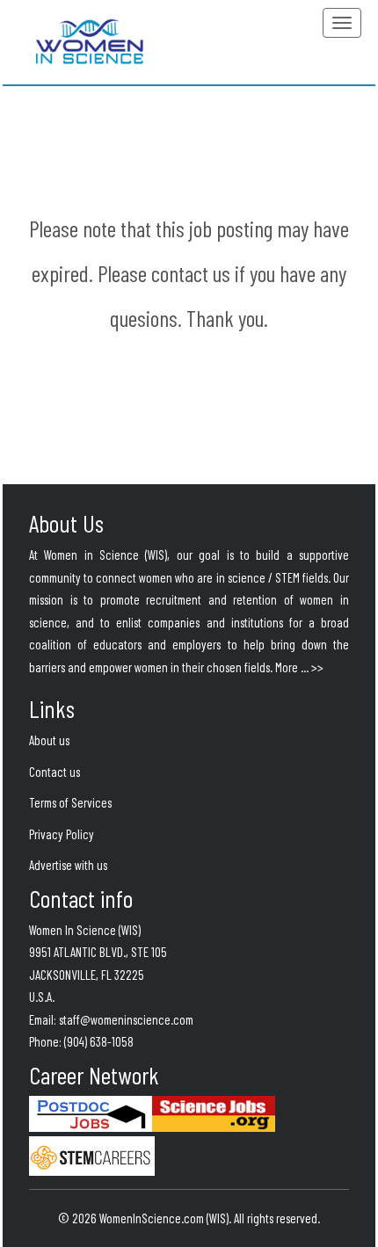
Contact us (54, 771)
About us (49, 740)
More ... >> (299, 667)
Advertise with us (68, 865)
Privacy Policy (61, 834)
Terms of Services (70, 802)
